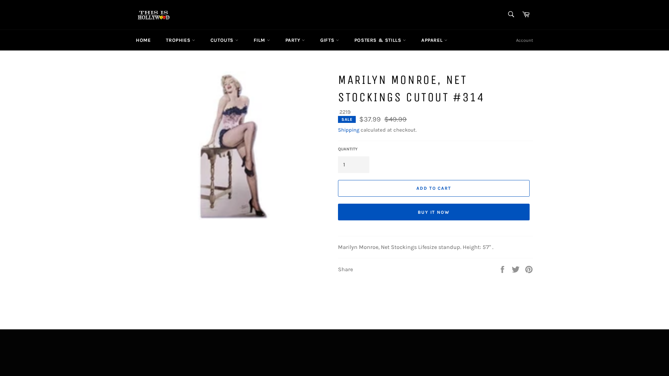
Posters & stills (378, 40)
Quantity (347, 149)
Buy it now (434, 212)
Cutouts (222, 40)
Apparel (432, 40)
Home (143, 40)
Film (260, 40)
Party (293, 40)
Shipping (348, 130)
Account (524, 40)
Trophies (179, 40)
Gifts (328, 40)
